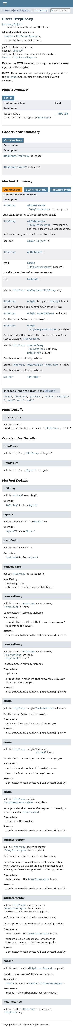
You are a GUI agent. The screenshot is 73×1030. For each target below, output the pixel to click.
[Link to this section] (30, 89)
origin (31, 301)
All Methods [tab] (12, 189)
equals (31, 241)
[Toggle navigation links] (4, 3)
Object (17, 50)
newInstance (34, 290)
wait (10, 400)
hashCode (32, 279)
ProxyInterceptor (39, 209)
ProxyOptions (37, 349)
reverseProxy (35, 345)
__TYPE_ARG (61, 113)
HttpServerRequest (27, 36)
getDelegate (34, 252)
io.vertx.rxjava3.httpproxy (16, 10)
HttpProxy (41, 10)
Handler (9, 36)
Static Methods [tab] (36, 189)
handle (31, 263)
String (54, 301)
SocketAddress (45, 313)
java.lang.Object (12, 24)
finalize (19, 396)
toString (32, 376)
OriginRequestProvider (43, 329)
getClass (35, 396)
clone (6, 396)
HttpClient (34, 352)
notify (49, 396)
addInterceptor (36, 205)
